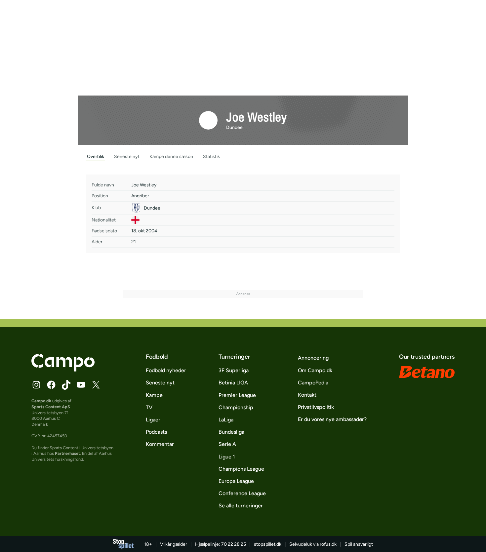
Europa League (236, 481)
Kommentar (160, 444)
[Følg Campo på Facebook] (51, 385)
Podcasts (156, 432)
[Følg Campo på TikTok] (66, 385)
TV (149, 407)
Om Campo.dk (315, 370)
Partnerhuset (67, 453)
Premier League (237, 395)
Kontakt (307, 395)
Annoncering (313, 358)
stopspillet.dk (267, 544)
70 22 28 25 (233, 544)
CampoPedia (313, 382)
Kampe (154, 395)
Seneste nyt (160, 382)
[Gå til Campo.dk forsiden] (63, 369)
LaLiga (226, 419)
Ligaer (153, 419)
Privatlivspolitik (316, 407)
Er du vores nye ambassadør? (332, 419)
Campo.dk (41, 400)
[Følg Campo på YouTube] (81, 385)
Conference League (242, 493)
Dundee (234, 127)
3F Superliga (234, 370)
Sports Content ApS (50, 406)
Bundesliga (231, 432)
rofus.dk (328, 544)
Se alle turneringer (241, 505)
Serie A (227, 444)
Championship (236, 407)
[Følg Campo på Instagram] (36, 385)
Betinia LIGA (233, 382)
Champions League (241, 469)
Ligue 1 (227, 456)
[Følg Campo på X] (96, 385)
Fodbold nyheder (166, 370)
